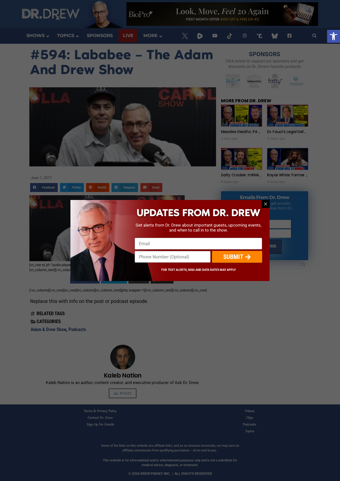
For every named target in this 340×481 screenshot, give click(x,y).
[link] (333, 36)
